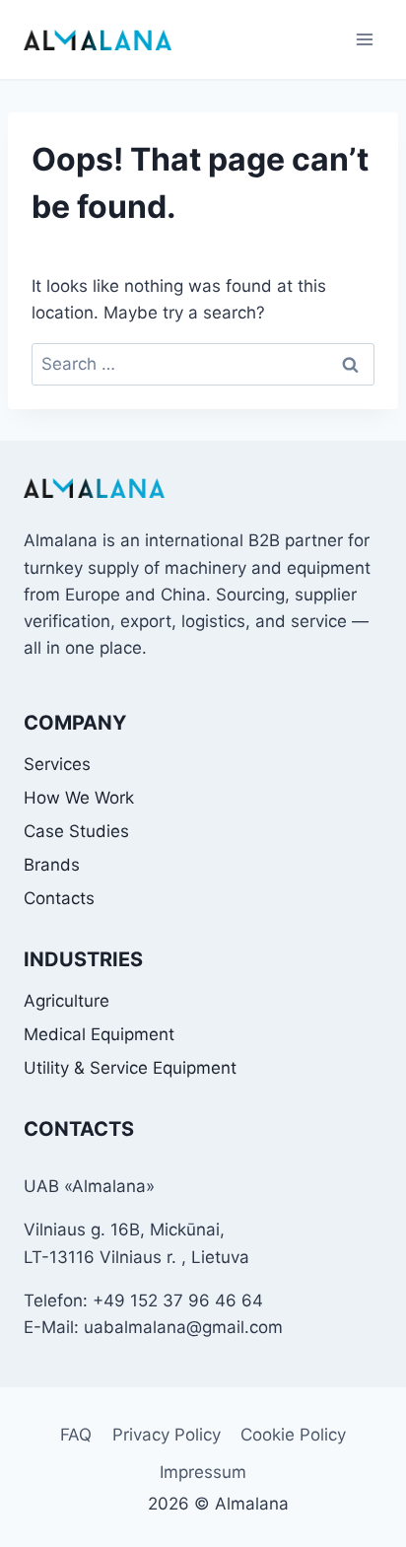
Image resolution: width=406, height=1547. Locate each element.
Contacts (59, 898)
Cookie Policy (293, 1434)
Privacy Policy (166, 1434)
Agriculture (66, 1001)
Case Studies (76, 831)
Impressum (203, 1472)
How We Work (79, 798)
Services (57, 764)
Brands (52, 865)
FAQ (76, 1434)
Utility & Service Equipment (130, 1068)
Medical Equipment (99, 1034)
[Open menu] (364, 39)
